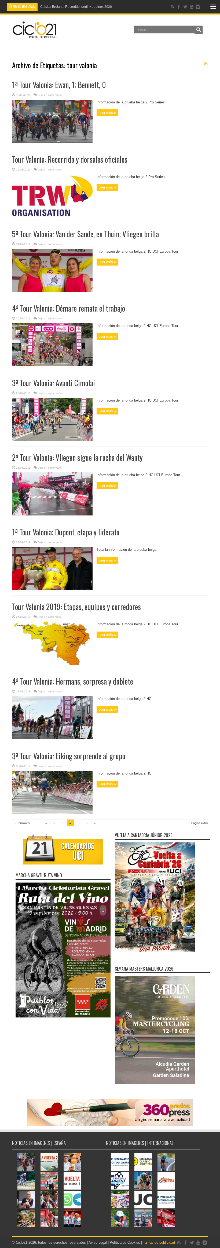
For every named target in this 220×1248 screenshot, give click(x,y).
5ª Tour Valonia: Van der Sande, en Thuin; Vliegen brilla (85, 233)
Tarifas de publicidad (159, 1242)
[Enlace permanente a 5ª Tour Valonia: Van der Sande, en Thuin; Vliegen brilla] (52, 290)
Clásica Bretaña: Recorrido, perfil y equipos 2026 (76, 7)
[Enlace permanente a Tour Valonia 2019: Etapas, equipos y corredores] (52, 663)
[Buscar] (199, 30)
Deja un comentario (50, 94)
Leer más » (107, 113)
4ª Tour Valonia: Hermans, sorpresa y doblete (72, 681)
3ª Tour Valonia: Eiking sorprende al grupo (68, 755)
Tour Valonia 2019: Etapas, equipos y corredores (76, 606)
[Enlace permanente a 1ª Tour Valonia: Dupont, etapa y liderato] (52, 589)
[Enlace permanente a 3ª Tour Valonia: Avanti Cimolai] (52, 440)
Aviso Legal (98, 1242)
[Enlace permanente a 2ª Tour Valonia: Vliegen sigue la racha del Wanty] (52, 514)
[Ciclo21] (34, 36)
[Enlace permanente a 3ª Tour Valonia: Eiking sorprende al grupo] (52, 813)
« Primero (22, 823)
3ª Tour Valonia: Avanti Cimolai (53, 382)
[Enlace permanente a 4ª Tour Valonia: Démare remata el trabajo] (52, 365)
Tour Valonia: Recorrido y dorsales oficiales (69, 159)
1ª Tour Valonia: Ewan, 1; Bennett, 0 (59, 84)
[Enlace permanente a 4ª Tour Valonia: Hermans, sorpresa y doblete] (52, 738)
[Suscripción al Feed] (206, 63)
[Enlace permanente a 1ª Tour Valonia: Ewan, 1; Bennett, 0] (52, 142)
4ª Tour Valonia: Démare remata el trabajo (68, 308)
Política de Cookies (125, 1242)
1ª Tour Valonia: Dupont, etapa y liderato (65, 532)
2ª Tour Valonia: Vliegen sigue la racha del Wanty (77, 457)
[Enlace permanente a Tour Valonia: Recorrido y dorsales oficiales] (52, 216)
